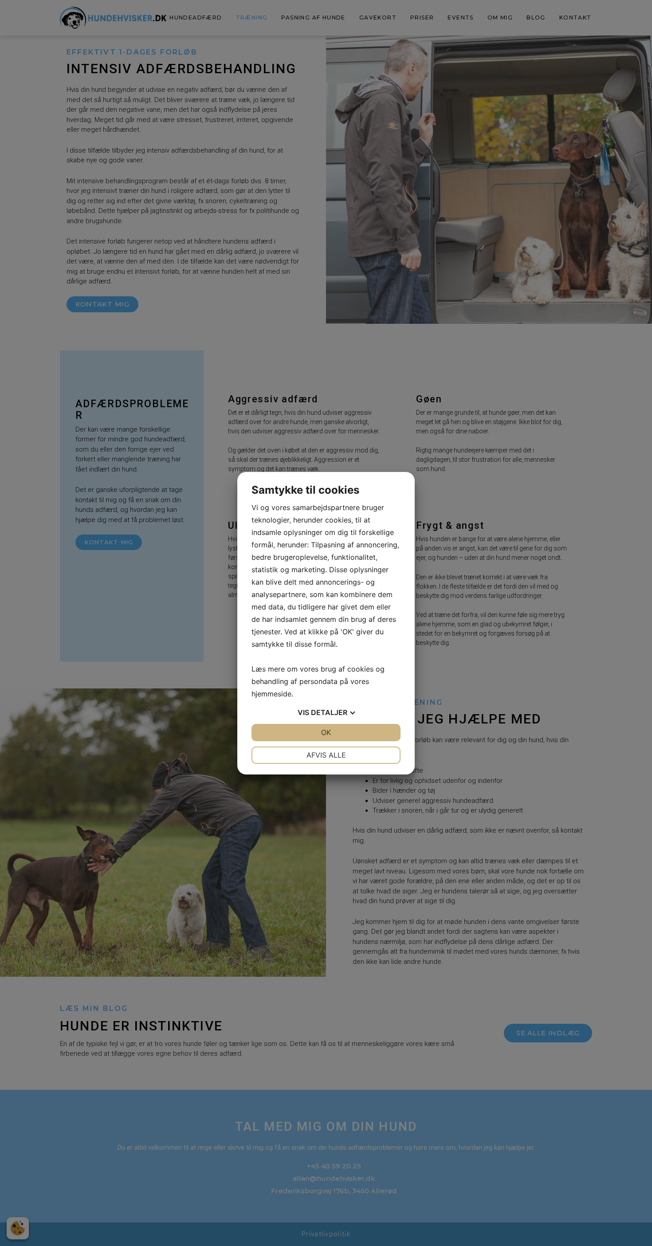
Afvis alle (326, 755)
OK (326, 732)
